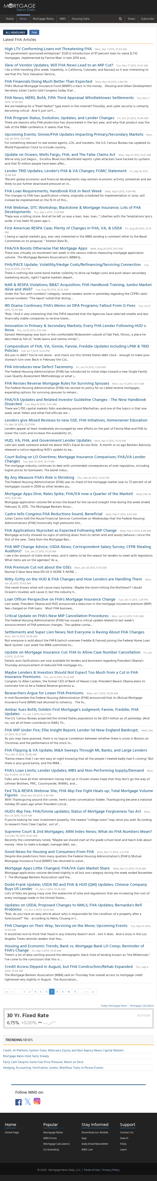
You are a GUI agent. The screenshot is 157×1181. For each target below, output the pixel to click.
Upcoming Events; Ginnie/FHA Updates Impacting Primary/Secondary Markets (74, 134)
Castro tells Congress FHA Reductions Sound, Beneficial (54, 514)
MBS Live (87, 1149)
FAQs (123, 1143)
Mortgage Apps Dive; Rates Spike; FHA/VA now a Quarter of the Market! (69, 493)
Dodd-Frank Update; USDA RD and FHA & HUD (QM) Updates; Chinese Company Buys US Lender (76, 886)
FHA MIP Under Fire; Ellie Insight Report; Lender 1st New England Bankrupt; (72, 730)
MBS (63, 18)
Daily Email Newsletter (95, 1143)
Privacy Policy (111, 1170)
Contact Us (126, 1132)
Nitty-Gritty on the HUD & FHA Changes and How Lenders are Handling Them (73, 579)
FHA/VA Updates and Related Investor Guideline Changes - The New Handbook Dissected (75, 401)
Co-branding (51, 1149)
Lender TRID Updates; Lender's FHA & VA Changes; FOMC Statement (66, 170)
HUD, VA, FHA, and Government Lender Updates (48, 440)
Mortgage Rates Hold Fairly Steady (26, 1056)
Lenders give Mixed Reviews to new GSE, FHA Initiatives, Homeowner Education (76, 420)
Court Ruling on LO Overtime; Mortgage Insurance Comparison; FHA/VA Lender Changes (75, 458)
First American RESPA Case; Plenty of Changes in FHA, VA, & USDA (64, 228)
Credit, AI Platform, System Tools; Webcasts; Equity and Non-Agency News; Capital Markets (63, 1050)
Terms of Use (92, 1170)
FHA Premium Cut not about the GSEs (38, 567)
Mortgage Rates (43, 18)
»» (93, 991)
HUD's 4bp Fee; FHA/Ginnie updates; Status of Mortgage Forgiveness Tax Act (73, 811)
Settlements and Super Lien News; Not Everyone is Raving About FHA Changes (74, 632)
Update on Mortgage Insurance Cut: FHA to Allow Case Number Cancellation (73, 652)
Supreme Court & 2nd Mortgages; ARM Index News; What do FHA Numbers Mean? (78, 831)
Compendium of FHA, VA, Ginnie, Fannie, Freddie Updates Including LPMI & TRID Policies (77, 348)
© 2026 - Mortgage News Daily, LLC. (59, 1170)
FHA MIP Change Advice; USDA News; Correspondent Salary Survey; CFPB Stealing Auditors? (78, 548)
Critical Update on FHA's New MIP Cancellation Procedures (57, 615)
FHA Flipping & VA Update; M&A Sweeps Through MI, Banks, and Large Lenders (76, 750)
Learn (123, 1149)
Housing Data (80, 18)
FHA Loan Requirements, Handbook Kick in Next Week (53, 191)
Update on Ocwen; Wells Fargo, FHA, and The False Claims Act (60, 154)
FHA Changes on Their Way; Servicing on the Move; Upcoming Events (66, 925)
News (23, 18)
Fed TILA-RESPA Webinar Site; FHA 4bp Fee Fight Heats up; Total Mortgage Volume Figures (79, 792)
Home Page (12, 1132)
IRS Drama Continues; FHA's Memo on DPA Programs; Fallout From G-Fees (70, 305)
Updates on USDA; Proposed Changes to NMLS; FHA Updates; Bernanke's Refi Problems (73, 907)
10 (69, 991)
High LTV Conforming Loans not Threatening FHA (49, 48)
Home (10, 18)
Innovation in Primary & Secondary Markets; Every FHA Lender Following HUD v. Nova (76, 327)
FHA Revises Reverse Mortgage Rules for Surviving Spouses (57, 383)
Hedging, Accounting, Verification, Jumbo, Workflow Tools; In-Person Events (53, 1067)
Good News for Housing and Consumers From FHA (49, 851)
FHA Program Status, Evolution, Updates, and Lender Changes (59, 117)
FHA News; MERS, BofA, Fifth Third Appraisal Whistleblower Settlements (69, 97)
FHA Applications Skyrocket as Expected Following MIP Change (61, 530)
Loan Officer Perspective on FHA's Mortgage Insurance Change (60, 599)
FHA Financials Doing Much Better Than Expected (48, 81)
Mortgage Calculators (142, 1006)
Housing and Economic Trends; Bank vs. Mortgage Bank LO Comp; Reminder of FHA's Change (74, 948)
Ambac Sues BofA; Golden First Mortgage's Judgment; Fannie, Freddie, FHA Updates (72, 711)
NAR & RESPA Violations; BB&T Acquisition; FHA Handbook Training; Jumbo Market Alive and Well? (78, 286)
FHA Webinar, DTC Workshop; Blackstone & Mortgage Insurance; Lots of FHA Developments (73, 209)
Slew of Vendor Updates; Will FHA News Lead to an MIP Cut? (59, 65)
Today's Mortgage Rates (114, 1006)
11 (75, 991)
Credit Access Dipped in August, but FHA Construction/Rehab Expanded (69, 966)
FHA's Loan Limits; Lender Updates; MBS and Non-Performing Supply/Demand (74, 770)
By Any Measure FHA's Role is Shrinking (39, 477)
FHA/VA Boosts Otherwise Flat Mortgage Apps (46, 248)
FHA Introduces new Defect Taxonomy (39, 366)
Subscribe (147, 18)
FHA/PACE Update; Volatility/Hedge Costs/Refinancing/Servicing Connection (73, 264)
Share (131, 18)
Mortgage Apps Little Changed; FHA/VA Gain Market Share (57, 868)
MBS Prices (50, 1138)
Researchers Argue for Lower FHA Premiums (44, 693)
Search (124, 1138)
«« (6, 991)
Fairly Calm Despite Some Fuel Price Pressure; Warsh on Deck (43, 1062)
